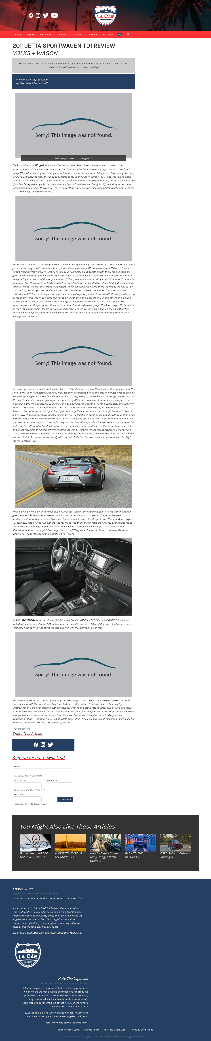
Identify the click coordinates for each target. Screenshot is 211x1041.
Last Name (51, 780)
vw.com (69, 533)
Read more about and (46, 932)
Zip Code (18, 794)
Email (17, 766)
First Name (20, 780)
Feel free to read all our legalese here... (66, 1022)
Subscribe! (65, 799)
